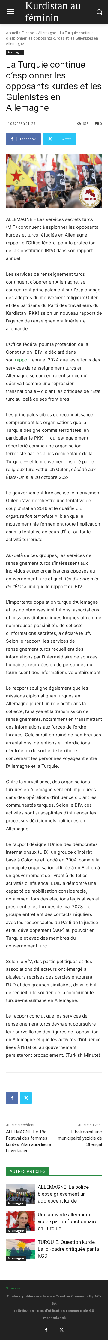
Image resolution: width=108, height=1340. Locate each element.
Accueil (12, 32)
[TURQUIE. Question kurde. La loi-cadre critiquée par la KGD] (20, 1249)
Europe (28, 32)
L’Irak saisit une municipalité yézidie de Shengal (80, 1138)
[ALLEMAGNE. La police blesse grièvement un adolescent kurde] (20, 1194)
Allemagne (47, 32)
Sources (13, 1288)
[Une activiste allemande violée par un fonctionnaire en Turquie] (20, 1221)
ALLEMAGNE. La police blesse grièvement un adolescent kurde (63, 1194)
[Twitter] (26, 1098)
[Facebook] (12, 1098)
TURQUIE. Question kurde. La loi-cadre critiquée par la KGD (68, 1249)
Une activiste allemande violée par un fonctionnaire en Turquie (68, 1221)
